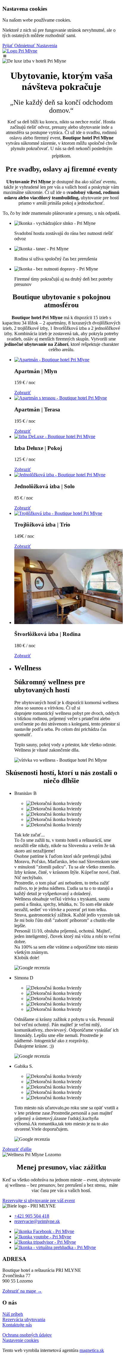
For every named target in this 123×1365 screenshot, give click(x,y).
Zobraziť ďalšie (17, 1149)
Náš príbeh (12, 1314)
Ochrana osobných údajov (27, 1334)
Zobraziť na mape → (22, 1291)
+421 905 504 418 (31, 1215)
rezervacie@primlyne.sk (37, 1221)
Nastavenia (46, 45)
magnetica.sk (92, 1350)
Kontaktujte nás (17, 1324)
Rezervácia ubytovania (23, 1319)
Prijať (8, 45)
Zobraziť (22, 392)
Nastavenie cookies (20, 1340)
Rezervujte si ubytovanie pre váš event (38, 1200)
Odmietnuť (25, 45)
